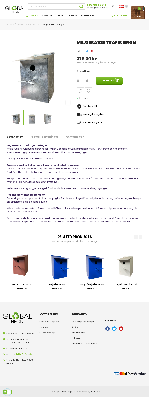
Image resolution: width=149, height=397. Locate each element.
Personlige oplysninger (83, 321)
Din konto (79, 314)
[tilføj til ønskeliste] (88, 91)
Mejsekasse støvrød (22, 284)
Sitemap (43, 327)
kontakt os (120, 15)
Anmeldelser (75, 136)
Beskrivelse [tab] (15, 136)
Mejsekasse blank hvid (127, 284)
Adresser (76, 338)
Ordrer (75, 327)
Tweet (87, 51)
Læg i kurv (108, 80)
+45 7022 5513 (96, 5)
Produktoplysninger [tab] (44, 136)
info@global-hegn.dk (97, 7)
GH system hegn (47, 332)
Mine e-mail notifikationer (84, 343)
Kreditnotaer (78, 332)
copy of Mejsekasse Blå (92, 284)
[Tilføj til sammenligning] (80, 91)
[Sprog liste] (123, 6)
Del (82, 51)
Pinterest (92, 51)
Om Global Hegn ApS (49, 321)
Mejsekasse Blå (57, 284)
